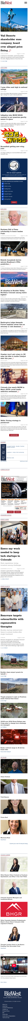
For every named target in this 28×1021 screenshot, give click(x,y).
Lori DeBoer (5, 647)
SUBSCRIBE (17, 511)
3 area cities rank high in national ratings (14, 88)
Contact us (5, 1009)
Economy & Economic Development (8, 235)
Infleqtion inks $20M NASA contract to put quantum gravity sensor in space (13, 117)
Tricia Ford (4, 817)
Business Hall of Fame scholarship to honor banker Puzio (12, 232)
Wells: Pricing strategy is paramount (11, 422)
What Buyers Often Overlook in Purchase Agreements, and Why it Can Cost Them (14, 875)
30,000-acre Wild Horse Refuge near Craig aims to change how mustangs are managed (13, 723)
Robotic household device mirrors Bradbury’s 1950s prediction (11, 262)
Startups (3, 266)
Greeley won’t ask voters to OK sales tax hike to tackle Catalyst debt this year (13, 356)
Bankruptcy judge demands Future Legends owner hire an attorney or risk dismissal (13, 325)
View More (3, 839)
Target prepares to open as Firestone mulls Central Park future (13, 698)
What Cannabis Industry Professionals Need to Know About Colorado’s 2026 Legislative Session (13, 922)
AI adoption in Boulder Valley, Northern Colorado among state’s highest (14, 293)
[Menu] (25, 3)
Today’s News (3, 91)
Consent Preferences (7, 1007)
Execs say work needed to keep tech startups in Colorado (10, 554)
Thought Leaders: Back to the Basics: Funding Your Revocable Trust (12, 945)
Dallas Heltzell (5, 579)
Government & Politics (6, 568)
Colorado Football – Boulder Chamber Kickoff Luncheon (15, 447)
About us (4, 1004)
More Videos (4, 982)
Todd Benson (5, 797)
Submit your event (23, 461)
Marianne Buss (5, 838)
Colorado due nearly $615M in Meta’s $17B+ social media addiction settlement (12, 389)
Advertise (4, 1006)
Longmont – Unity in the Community (15, 452)
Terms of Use (5, 1017)
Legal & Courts (4, 53)
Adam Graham (5, 777)
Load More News (14, 435)
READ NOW (10, 511)
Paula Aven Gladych (6, 751)
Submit (14, 202)
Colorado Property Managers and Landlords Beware (11, 898)
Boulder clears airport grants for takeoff (12, 673)
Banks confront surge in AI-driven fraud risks (12, 749)
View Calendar (4, 461)
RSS (3, 1012)
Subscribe (5, 1014)
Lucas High (4, 61)
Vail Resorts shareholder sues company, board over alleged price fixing (12, 43)
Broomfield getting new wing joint (12, 148)
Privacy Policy (6, 1011)
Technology (3, 296)
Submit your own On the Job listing (18, 843)
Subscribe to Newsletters (8, 1016)
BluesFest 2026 (10, 457)
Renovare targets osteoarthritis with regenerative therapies (12, 621)
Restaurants (3, 150)
